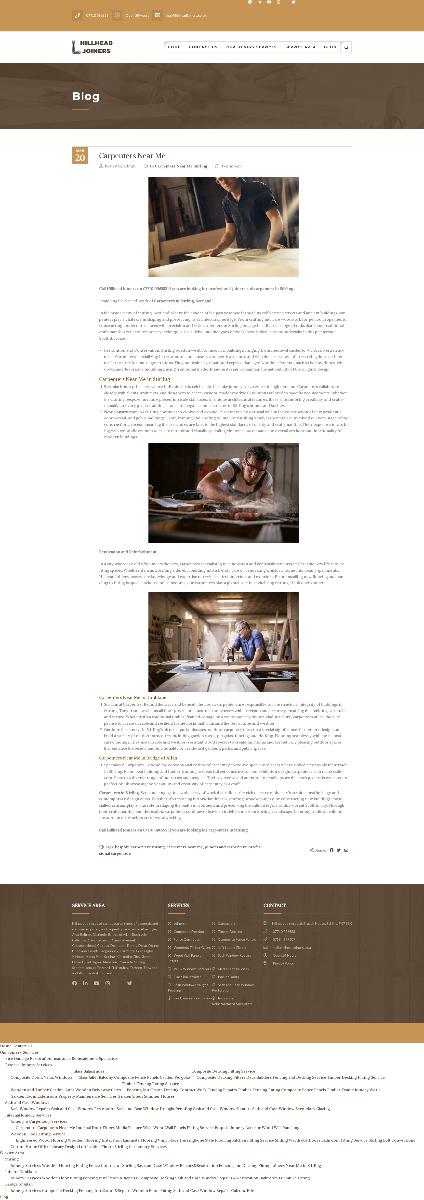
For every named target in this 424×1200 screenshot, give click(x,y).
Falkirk (93, 951)
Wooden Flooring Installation (95, 1140)
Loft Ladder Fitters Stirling (103, 1146)
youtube (269, 2)
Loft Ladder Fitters (232, 947)
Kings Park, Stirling (100, 956)
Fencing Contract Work (185, 1089)
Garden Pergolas (175, 1077)
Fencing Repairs (222, 1089)
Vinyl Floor (168, 1140)
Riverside (126, 962)
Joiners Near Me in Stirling (296, 1165)
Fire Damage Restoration (193, 998)
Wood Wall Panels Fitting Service (183, 1127)
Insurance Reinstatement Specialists (85, 1058)
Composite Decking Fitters (221, 1077)
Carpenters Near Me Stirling (181, 166)
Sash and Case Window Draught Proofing (154, 1108)
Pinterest (119, 983)
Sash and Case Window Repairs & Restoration (216, 1177)
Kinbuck (78, 956)
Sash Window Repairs (234, 955)
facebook (250, 2)
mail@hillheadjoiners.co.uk (293, 947)
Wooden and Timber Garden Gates (42, 1089)
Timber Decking (230, 931)
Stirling (139, 962)
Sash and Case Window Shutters (222, 1108)
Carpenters (227, 923)
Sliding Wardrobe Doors (297, 1140)
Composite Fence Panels (237, 939)
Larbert (77, 962)
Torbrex (136, 968)
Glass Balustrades (187, 977)
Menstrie (110, 962)
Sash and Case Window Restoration (83, 1108)
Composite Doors (27, 1077)
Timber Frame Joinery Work (353, 1089)
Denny (132, 945)
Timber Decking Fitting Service (356, 1077)
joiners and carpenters (226, 846)
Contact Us (203, 47)
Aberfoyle (148, 929)
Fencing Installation (145, 1089)
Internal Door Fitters (95, 1127)
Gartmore (127, 951)
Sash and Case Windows (27, 1102)
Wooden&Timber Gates (192, 947)
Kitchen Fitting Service (253, 1140)
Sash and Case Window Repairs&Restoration (177, 1165)
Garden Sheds (130, 1096)
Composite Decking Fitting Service (223, 1071)
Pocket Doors (228, 977)
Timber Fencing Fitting (259, 1089)
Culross (103, 945)
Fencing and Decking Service (299, 1077)
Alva (75, 934)
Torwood (150, 968)
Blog (330, 47)
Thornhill (104, 968)
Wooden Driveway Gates (98, 1089)
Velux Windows (58, 1077)
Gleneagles (145, 951)
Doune (153, 945)
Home (174, 47)
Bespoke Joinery (229, 1127)
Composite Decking (189, 931)
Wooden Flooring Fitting (65, 1165)
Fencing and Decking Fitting (244, 1165)
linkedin (259, 2)
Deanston (118, 945)
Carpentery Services (148, 1146)
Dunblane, (80, 951)
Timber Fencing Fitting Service (150, 1083)
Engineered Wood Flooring (41, 1140)
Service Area (300, 47)
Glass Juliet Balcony (96, 1077)
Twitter (293, 2)
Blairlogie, (100, 934)
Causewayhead (84, 945)
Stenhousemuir (83, 968)
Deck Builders (259, 1077)
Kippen (146, 956)
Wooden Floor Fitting (62, 1177)
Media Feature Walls (233, 969)
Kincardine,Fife (127, 956)
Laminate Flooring (140, 1140)
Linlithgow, (94, 962)
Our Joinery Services (251, 47)
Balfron (85, 934)
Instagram (278, 2)
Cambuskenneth (124, 940)
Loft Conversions (399, 1140)
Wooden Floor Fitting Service (38, 1133)
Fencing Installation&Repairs (105, 1190)
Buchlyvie (139, 934)
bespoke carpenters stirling (140, 846)
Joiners (179, 923)
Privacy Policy (283, 963)
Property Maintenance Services (87, 1096)
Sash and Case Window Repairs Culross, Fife (213, 1190)
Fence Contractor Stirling (112, 1165)
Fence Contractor (187, 939)
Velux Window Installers (192, 969)
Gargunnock (108, 951)
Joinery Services (26, 1165)
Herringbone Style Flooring (205, 1140)
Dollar (142, 945)
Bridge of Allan (119, 934)
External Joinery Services (28, 1064)
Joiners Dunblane (21, 1171)
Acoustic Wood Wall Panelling (272, 1127)
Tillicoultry (120, 968)
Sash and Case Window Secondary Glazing (291, 1108)
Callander (79, 940)
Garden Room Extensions (34, 1096)
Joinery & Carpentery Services (39, 1121)
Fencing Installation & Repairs (110, 1177)
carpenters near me (185, 846)
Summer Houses (159, 1096)
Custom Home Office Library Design (44, 1146)
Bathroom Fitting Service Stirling (351, 1140)
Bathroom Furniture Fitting (284, 1177)
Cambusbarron (99, 940)
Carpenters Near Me (132, 155)
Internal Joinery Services (28, 1115)
